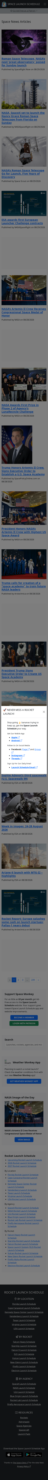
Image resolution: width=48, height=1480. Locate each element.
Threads (15, 758)
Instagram (17, 755)
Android (15, 740)
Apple (14, 737)
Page (25, 749)
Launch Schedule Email (23, 767)
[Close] (44, 712)
